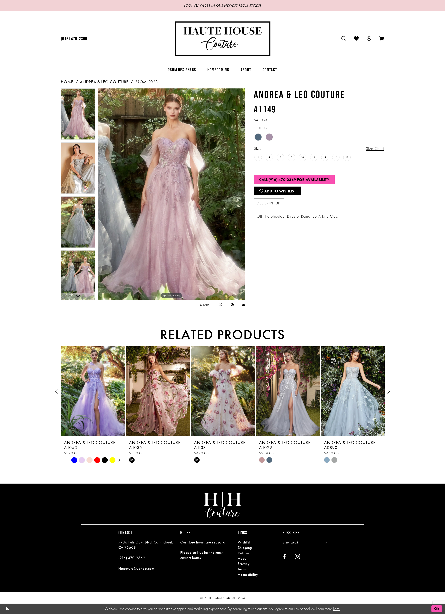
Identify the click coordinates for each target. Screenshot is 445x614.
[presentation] (93, 391)
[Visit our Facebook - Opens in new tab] (284, 556)
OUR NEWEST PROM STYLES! (238, 5)
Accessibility (248, 574)
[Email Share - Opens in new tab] (243, 304)
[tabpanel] (78, 115)
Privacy (243, 563)
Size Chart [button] (375, 148)
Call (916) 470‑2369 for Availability (294, 179)
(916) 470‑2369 (131, 557)
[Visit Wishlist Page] (356, 38)
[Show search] (344, 38)
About (243, 558)
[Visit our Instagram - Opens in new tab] (297, 556)
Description (269, 203)
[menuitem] (74, 38)
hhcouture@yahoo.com (136, 568)
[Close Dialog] (7, 608)
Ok (436, 608)
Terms (242, 569)
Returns (243, 552)
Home (67, 81)
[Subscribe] (326, 542)
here (336, 608)
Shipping (245, 547)
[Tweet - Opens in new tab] (220, 304)
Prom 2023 (146, 81)
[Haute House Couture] (222, 38)
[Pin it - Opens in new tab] (232, 304)
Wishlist (244, 542)
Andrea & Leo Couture (104, 81)
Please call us (191, 552)
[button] (369, 38)
